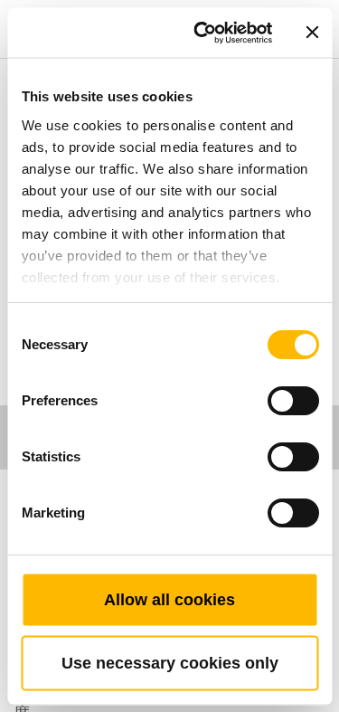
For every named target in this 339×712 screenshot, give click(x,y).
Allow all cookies (169, 599)
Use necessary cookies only (169, 662)
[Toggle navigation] (304, 4)
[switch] (292, 400)
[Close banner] (312, 32)
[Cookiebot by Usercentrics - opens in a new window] (202, 32)
